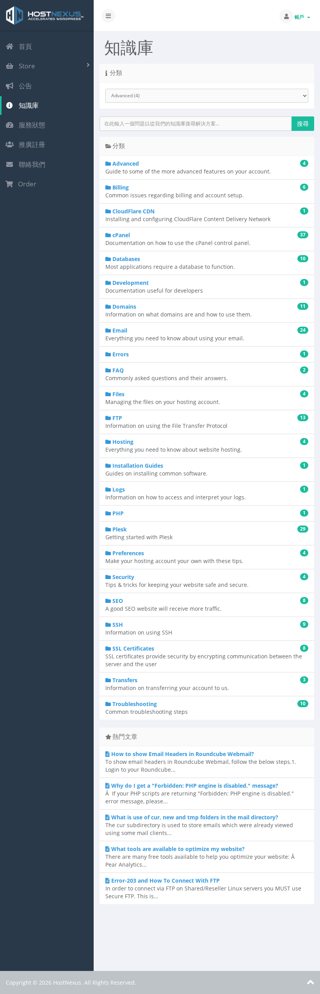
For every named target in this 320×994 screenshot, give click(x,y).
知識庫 (27, 105)
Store (25, 65)
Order (25, 183)
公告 (24, 85)
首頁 (24, 46)
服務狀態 (30, 124)
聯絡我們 (30, 164)
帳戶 (300, 17)
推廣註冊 (30, 144)
